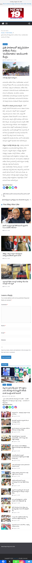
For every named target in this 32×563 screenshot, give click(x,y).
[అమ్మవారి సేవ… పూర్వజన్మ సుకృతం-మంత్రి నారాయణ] (6, 414)
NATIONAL (5, 44)
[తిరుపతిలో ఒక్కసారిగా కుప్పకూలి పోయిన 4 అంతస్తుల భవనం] (6, 422)
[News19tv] (3, 23)
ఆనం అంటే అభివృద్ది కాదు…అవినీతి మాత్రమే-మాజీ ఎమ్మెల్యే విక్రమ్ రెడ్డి (19, 500)
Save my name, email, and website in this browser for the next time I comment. (16, 351)
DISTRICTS (9, 384)
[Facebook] (4, 187)
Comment (4, 304)
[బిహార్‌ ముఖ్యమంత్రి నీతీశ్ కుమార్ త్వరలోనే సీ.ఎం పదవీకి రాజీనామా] (16, 209)
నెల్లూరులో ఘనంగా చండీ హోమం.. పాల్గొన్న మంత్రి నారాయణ (20, 525)
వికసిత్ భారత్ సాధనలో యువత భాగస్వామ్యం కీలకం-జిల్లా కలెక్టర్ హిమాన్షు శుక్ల (20, 482)
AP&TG (4, 384)
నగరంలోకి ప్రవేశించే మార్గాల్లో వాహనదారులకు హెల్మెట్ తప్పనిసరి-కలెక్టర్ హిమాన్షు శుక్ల (20, 456)
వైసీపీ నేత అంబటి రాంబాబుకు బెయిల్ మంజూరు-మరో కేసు (16, 195)
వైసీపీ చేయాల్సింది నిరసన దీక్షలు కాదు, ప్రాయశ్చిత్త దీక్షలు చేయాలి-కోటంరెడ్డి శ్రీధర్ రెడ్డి (20, 509)
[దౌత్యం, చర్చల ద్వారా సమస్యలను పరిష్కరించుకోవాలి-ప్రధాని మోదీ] (16, 237)
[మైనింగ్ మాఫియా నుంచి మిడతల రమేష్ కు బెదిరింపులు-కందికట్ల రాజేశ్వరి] (6, 430)
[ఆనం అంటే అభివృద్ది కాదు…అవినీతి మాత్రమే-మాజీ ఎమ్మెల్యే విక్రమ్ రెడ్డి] (6, 501)
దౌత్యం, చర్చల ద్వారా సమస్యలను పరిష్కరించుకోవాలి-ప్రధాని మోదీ (12, 254)
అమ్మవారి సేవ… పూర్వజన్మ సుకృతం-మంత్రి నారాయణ (21, 413)
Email (3, 333)
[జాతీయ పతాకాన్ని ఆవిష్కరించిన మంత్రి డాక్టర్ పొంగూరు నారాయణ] (6, 474)
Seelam (5, 60)
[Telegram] (13, 187)
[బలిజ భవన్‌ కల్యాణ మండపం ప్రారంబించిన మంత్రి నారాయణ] (6, 466)
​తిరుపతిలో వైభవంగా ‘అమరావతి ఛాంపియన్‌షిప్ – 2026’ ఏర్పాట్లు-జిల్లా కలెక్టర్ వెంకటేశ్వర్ (20, 437)
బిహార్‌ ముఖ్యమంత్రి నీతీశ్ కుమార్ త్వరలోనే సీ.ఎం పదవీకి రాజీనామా (15, 227)
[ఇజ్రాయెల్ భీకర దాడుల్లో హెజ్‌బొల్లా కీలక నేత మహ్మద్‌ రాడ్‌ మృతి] (16, 265)
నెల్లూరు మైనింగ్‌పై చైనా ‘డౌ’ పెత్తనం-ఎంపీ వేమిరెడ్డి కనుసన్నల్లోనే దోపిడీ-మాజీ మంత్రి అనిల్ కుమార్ (15, 390)
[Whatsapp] (10, 187)
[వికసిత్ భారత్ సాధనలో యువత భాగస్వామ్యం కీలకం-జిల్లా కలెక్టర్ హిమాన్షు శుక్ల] (6, 483)
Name (3, 325)
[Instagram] (15, 187)
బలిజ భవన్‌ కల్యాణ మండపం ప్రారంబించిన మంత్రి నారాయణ (21, 465)
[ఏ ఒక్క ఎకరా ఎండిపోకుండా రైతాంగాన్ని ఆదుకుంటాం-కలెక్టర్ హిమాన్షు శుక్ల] (6, 518)
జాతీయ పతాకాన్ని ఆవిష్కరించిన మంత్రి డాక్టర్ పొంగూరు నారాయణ (20, 473)
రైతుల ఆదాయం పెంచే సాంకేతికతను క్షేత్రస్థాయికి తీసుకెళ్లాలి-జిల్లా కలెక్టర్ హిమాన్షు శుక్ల (21, 447)
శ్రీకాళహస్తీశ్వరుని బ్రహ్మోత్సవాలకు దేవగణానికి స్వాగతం (15, 200)
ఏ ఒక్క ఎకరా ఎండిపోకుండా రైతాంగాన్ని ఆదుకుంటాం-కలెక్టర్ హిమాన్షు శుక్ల (20, 517)
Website (3, 340)
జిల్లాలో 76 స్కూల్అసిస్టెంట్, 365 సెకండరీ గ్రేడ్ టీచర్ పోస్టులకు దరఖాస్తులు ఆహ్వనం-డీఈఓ (20, 491)
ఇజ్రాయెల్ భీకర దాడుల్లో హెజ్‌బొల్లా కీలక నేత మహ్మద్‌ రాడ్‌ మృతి (15, 283)
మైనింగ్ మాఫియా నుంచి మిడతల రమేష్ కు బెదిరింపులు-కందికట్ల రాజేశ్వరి (21, 429)
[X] (7, 187)
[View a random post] (29, 23)
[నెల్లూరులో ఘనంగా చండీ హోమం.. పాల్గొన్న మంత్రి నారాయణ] (6, 526)
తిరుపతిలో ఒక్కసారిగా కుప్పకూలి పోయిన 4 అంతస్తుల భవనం (20, 421)
